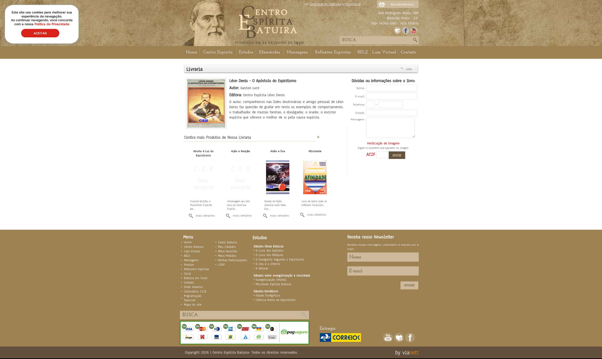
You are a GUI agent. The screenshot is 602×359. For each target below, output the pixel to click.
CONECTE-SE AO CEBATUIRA (325, 4)
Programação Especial (192, 298)
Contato (408, 52)
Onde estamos (193, 287)
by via (402, 352)
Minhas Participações (232, 260)
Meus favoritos (227, 251)
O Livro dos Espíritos (269, 251)
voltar (409, 69)
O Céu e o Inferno (268, 264)
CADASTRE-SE (353, 4)
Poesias (189, 265)
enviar (409, 285)
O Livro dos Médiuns (269, 255)
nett (414, 352)
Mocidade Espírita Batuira (273, 284)
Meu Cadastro (227, 247)
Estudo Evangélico (268, 295)
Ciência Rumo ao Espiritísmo (276, 300)
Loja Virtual (384, 52)
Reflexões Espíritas (333, 52)
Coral (187, 274)
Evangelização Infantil (271, 280)
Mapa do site (193, 305)
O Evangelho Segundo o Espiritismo (280, 259)
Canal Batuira (227, 242)
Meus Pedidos (227, 256)
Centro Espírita (218, 52)
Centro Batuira (193, 247)
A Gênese (262, 268)
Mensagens (297, 52)
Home (191, 52)
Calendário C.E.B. (195, 291)
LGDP (221, 265)
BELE (362, 52)
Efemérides (269, 52)
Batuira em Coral (195, 278)
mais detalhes (205, 215)
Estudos (246, 52)
